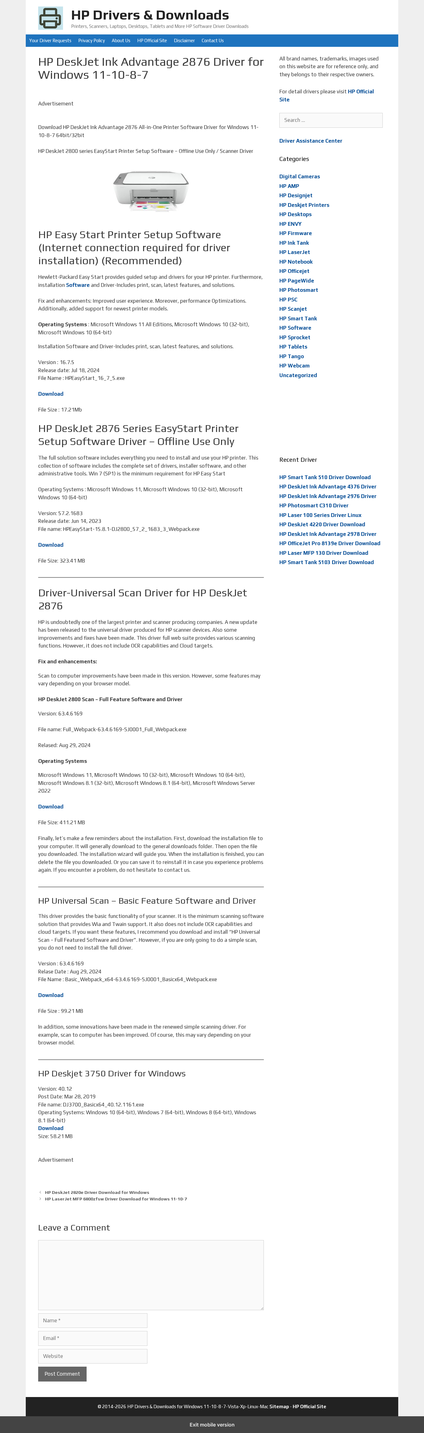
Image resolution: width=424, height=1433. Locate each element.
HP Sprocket (294, 337)
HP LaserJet (294, 252)
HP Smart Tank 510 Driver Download (325, 477)
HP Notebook (296, 262)
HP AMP (289, 186)
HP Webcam (294, 366)
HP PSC (288, 299)
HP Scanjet (293, 309)
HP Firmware (295, 233)
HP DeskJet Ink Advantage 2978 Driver (328, 534)
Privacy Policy (91, 40)
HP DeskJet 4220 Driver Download (322, 524)
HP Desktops (295, 214)
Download (51, 394)
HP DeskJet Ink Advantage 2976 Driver (328, 496)
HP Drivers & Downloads (150, 15)
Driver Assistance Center (310, 141)
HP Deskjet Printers (304, 205)
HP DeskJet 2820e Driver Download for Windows (97, 1192)
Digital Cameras (299, 176)
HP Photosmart (298, 290)
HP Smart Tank (298, 318)
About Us (121, 40)
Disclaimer (184, 40)
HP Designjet (296, 195)
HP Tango (291, 356)
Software (78, 285)
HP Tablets (293, 347)
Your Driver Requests (50, 40)
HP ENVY (290, 224)
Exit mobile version (212, 1425)
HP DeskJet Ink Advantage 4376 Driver (328, 486)
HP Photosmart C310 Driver (314, 505)
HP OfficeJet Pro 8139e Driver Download (330, 543)
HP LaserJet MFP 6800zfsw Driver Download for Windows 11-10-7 (116, 1198)
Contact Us (213, 40)
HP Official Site (152, 40)
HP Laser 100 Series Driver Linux (320, 515)
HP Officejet (294, 271)
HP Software (295, 328)
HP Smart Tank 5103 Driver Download (326, 562)
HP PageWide (296, 281)
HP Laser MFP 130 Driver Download (323, 553)
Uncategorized (298, 375)
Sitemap (279, 1406)
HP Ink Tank (294, 243)
